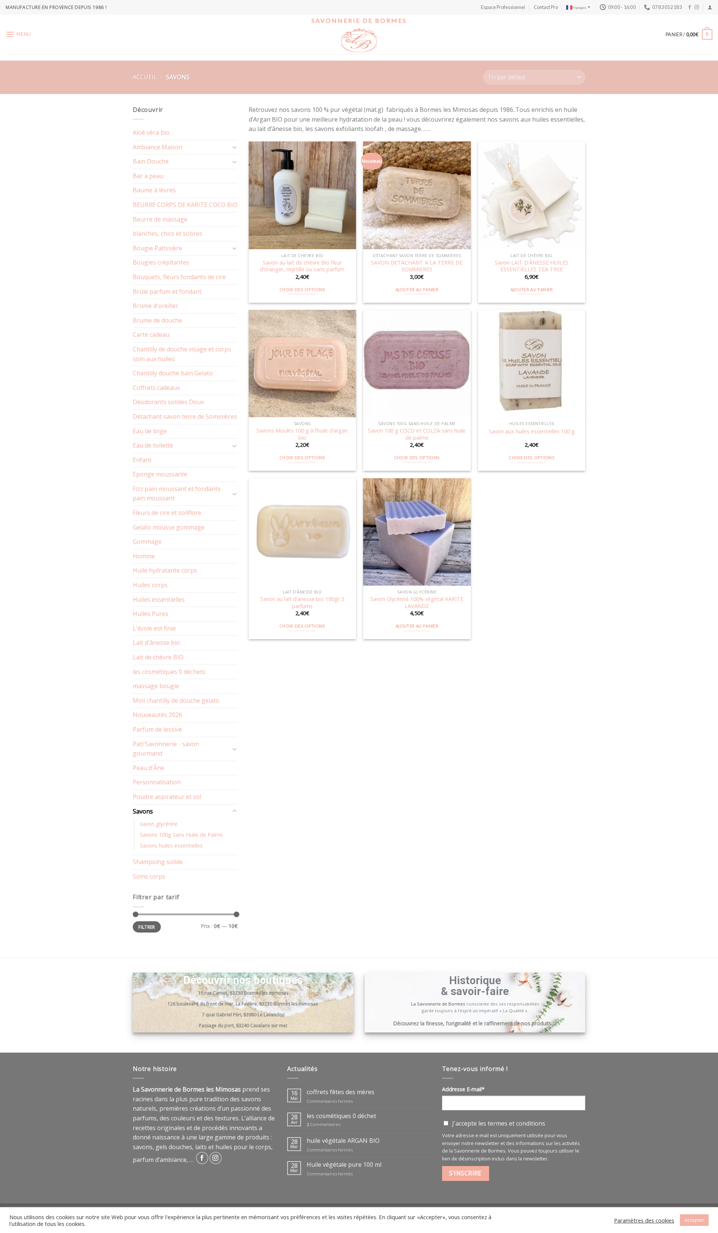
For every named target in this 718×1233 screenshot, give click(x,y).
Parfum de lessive (157, 729)
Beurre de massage (160, 219)
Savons (143, 811)
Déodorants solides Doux (168, 402)
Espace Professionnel (503, 7)
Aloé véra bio (151, 132)
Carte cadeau (151, 334)
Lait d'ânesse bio (156, 642)
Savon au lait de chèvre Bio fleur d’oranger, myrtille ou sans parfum (302, 266)
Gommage (147, 541)
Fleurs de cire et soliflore (167, 513)
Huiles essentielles (159, 599)
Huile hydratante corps (165, 570)
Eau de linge (150, 431)
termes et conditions (516, 1123)
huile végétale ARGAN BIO (343, 1140)
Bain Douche (151, 161)
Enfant (142, 460)
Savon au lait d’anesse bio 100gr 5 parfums (302, 603)
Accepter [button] (694, 1220)
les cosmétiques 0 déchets (169, 672)
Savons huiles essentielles (171, 845)
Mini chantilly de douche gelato (176, 700)
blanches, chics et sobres (167, 233)
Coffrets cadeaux (156, 388)
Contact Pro (546, 7)
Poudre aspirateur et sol (167, 797)
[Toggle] (234, 147)
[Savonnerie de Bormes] (359, 40)
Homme (144, 556)
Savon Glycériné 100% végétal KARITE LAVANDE (416, 603)
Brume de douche (157, 320)
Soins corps (149, 876)
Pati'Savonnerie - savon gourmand (166, 749)
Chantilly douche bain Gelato (173, 373)
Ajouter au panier (417, 289)
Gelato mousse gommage (169, 527)
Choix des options (302, 289)
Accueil (145, 77)
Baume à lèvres (154, 190)
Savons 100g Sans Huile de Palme (181, 834)
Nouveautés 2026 (157, 715)
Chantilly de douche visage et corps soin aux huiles (182, 354)
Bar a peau (148, 176)
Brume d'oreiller (155, 306)
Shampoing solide (158, 862)
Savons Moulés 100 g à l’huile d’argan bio (302, 434)
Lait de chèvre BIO (158, 657)
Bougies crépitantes (161, 262)
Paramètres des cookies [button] (644, 1220)
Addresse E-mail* (463, 1089)
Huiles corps (150, 585)
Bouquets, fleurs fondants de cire (179, 277)
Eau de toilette (153, 445)
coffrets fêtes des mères (340, 1092)
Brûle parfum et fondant (167, 291)
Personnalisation (157, 782)
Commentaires (323, 1124)
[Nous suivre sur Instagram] (696, 7)
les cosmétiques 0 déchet (341, 1116)
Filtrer (146, 927)
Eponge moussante (160, 474)
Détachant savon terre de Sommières (185, 416)
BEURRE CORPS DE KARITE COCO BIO (185, 205)
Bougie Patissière (157, 248)
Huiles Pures (150, 614)
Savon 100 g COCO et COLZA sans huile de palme (417, 434)
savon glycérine (159, 823)
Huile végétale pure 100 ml (344, 1164)
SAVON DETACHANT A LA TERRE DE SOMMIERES (417, 266)
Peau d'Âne (148, 768)
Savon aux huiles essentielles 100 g (532, 431)
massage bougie (156, 686)
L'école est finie (154, 628)
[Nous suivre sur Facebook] (689, 7)
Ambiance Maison (157, 147)
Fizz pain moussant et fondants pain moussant (177, 494)
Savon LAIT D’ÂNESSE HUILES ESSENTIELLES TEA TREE (531, 266)
